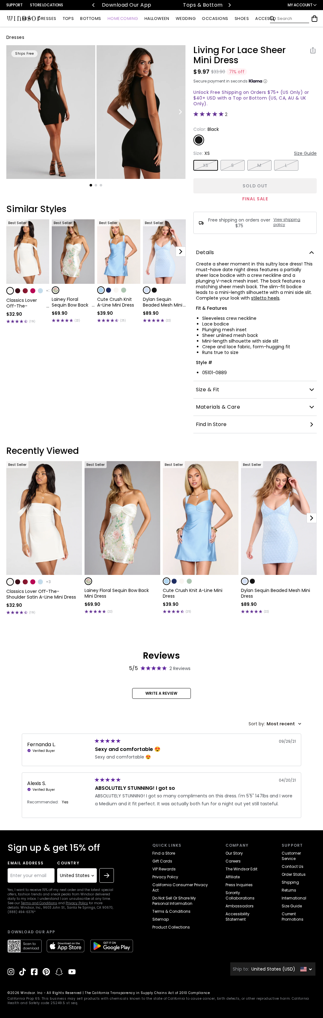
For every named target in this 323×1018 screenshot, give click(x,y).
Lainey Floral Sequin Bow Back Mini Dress (70, 302)
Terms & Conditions (171, 911)
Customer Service (291, 855)
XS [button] (205, 165)
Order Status (294, 874)
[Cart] (314, 18)
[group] (50, 112)
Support (14, 5)
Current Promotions (292, 916)
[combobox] (275, 724)
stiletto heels (265, 298)
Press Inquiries (239, 884)
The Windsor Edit (241, 869)
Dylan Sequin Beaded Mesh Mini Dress (162, 302)
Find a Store (163, 853)
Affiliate (233, 877)
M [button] (259, 165)
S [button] (232, 165)
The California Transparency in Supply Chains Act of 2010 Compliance (147, 993)
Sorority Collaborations (240, 895)
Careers (233, 861)
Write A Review (161, 693)
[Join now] (106, 875)
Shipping (290, 882)
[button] (10, 290)
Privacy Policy (77, 903)
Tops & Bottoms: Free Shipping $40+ (164, 5)
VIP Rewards (164, 869)
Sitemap (160, 919)
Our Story (234, 853)
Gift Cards (162, 861)
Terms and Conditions (39, 903)
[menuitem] (27, 18)
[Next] (229, 5)
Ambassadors (240, 906)
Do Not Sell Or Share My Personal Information (174, 900)
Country (68, 863)
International (294, 898)
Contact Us (292, 866)
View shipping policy (286, 222)
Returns (289, 890)
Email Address (26, 863)
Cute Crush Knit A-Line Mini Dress (115, 302)
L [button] (286, 165)
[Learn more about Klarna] (265, 81)
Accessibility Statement (238, 916)
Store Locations (46, 5)
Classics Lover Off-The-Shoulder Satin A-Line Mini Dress (25, 303)
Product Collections (171, 927)
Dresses (15, 37)
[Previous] (94, 5)
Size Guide (305, 153)
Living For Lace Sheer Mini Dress (239, 55)
